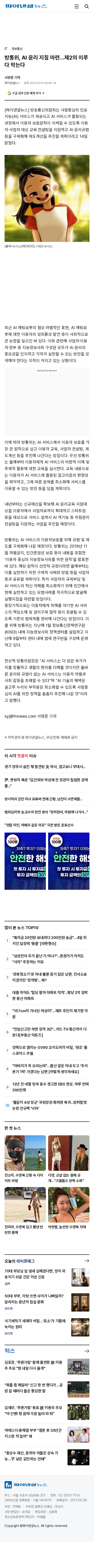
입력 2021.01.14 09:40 (38, 83)
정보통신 (17, 49)
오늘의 (20, 1261)
